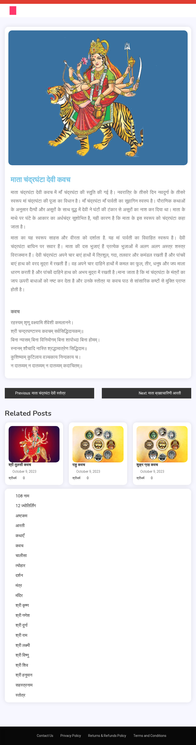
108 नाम (22, 495)
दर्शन (19, 575)
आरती (20, 525)
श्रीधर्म (12, 478)
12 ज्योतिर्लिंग (26, 505)
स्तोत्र (20, 695)
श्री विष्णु (22, 655)
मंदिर (19, 595)
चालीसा (21, 555)
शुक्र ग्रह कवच (147, 464)
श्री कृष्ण (22, 605)
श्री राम (21, 635)
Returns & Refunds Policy (107, 736)
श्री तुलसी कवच (20, 464)
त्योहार (20, 565)
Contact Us (45, 736)
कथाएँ (20, 535)
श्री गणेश (23, 615)
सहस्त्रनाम (24, 685)
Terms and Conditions (149, 736)
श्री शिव (22, 665)
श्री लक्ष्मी (23, 645)
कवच (19, 545)
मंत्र (19, 585)
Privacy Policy (70, 736)
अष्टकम (21, 515)
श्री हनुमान (24, 674)
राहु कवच (78, 464)
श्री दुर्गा (21, 625)
